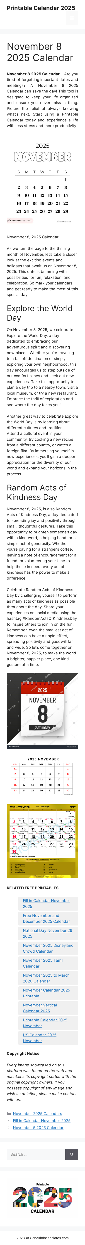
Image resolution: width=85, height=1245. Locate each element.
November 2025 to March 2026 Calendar (46, 978)
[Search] (71, 1154)
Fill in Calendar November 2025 (46, 903)
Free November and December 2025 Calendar (46, 918)
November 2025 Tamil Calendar (43, 963)
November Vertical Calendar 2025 (40, 1008)
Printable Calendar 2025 (41, 8)
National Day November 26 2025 (47, 933)
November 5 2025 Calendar (38, 1127)
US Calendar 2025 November (39, 1038)
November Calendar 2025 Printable (46, 993)
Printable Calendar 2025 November (45, 1023)
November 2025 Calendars (37, 1113)
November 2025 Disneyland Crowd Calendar (48, 948)
